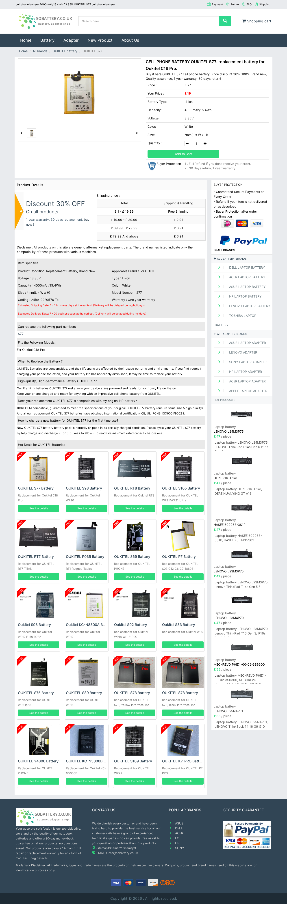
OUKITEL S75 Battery (36, 692)
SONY (179, 848)
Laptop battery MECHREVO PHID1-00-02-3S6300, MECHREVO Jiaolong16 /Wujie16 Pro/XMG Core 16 (240, 678)
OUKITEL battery (64, 51)
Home (28, 40)
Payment (217, 4)
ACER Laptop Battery (246, 277)
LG (176, 838)
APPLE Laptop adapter (247, 391)
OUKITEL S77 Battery (36, 488)
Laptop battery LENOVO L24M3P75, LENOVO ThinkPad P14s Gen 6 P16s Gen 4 (242, 445)
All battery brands (231, 258)
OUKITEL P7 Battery (179, 556)
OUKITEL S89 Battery (84, 692)
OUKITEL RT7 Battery (36, 556)
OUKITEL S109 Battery (133, 761)
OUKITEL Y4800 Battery (38, 761)
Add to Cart (183, 154)
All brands (40, 51)
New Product (100, 40)
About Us (130, 40)
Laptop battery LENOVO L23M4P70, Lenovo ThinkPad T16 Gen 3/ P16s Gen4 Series (242, 632)
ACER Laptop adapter (247, 381)
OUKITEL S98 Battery (84, 488)
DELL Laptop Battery (246, 267)
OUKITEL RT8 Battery (132, 488)
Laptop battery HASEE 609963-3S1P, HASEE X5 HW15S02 (238, 538)
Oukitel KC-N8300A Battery (89, 624)
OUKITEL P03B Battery (85, 556)
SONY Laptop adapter (247, 362)
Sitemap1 (102, 848)
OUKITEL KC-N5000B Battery (91, 761)
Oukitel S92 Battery (130, 624)
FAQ (249, 4)
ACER (178, 833)
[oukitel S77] (79, 92)
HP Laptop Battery (244, 296)
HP (176, 843)
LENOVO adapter (242, 352)
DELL (178, 828)
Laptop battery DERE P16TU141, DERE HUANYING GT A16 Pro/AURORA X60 (238, 492)
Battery (47, 40)
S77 (21, 334)
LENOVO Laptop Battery (249, 306)
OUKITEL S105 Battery (181, 488)
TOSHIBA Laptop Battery (235, 320)
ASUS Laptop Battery (246, 287)
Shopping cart (258, 21)
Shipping (264, 4)
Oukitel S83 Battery (178, 624)
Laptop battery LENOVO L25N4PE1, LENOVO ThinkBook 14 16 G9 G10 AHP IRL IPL (241, 725)
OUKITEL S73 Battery (132, 692)
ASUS (178, 823)
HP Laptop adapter (245, 371)
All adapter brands (231, 334)
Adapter (71, 40)
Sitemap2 (115, 848)
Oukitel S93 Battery (34, 624)
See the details (38, 508)
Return (234, 4)
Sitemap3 (129, 848)
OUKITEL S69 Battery (132, 556)
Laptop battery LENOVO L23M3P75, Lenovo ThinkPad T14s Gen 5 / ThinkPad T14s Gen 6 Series (242, 585)
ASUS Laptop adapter (247, 343)
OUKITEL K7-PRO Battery (183, 761)
